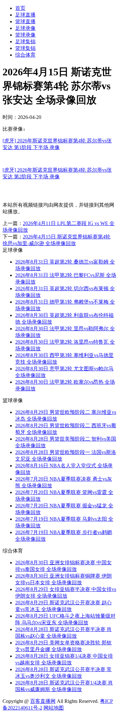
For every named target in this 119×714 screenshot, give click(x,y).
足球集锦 (25, 41)
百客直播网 (43, 701)
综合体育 (25, 55)
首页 (20, 8)
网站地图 (53, 708)
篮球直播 (25, 21)
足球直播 (25, 14)
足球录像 (25, 28)
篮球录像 (25, 35)
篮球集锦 (25, 48)
